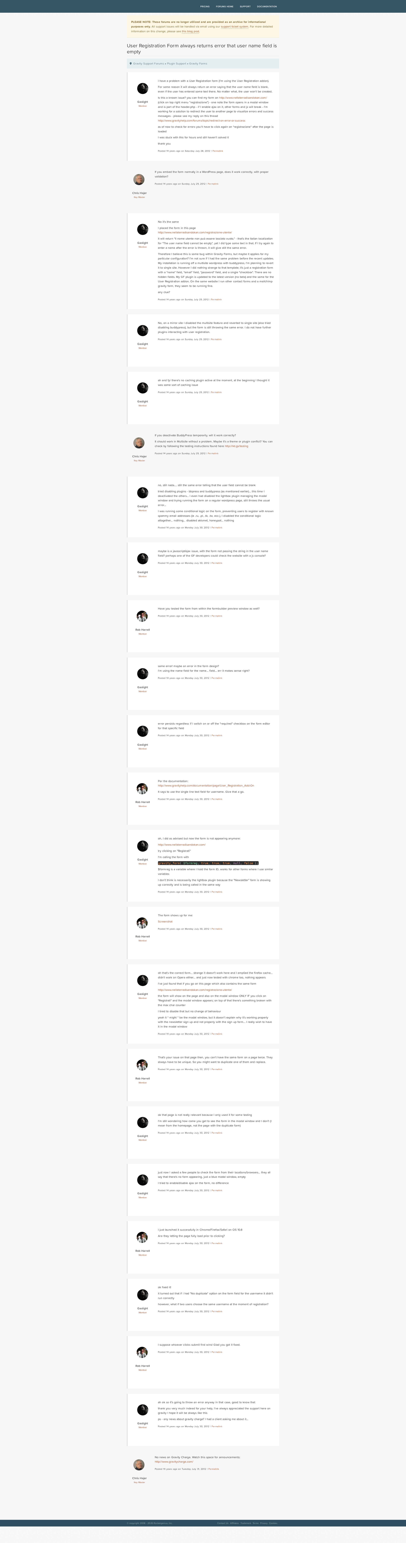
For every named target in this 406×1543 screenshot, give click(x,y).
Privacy (264, 1523)
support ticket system (234, 26)
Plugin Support (176, 63)
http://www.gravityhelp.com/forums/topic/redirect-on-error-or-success (201, 120)
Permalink (218, 151)
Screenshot (165, 921)
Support (245, 6)
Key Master (139, 197)
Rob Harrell (142, 629)
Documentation (267, 6)
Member (143, 106)
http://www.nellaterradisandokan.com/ (243, 97)
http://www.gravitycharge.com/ (174, 1461)
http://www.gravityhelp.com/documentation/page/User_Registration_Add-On (206, 785)
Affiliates (234, 1523)
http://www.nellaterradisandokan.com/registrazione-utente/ (195, 232)
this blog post (190, 31)
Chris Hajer (139, 193)
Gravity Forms (198, 63)
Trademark (245, 1523)
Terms (256, 1523)
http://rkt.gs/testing (236, 446)
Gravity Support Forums (148, 63)
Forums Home (224, 6)
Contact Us (223, 1523)
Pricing (205, 6)
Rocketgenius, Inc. (163, 1523)
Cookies (273, 1523)
